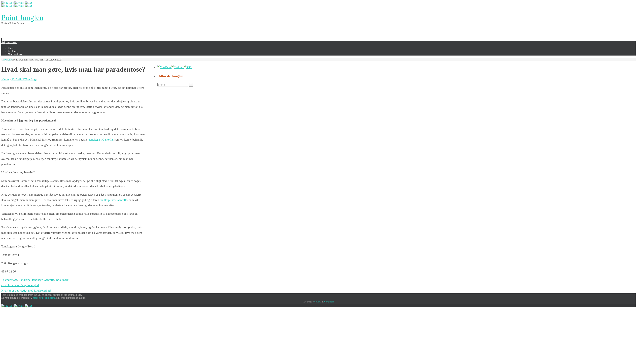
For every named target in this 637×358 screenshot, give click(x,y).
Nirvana (317, 301)
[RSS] (29, 2)
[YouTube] (7, 2)
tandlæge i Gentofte (101, 139)
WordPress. (329, 301)
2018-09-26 (18, 79)
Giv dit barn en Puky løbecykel (20, 285)
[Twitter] (19, 2)
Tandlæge (6, 59)
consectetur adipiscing (44, 297)
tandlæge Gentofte (43, 279)
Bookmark (62, 279)
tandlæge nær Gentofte (113, 200)
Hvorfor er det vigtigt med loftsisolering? (26, 290)
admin (5, 79)
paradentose (10, 279)
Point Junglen (22, 17)
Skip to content (9, 42)
